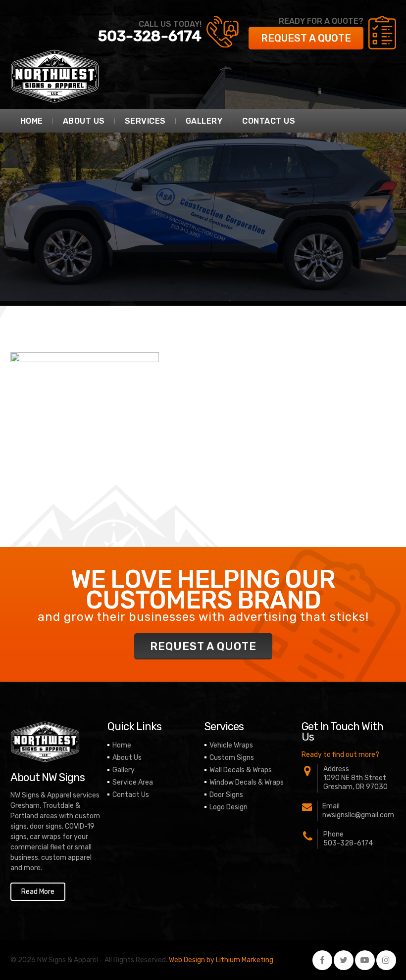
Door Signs (226, 795)
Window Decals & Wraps (246, 782)
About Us (84, 121)
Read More (37, 891)
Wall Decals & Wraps (240, 770)
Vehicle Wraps (231, 745)
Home (31, 121)
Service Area (132, 782)
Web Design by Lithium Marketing (221, 960)
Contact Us (268, 121)
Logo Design (228, 807)
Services (145, 121)
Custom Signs (231, 757)
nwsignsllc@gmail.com (358, 815)
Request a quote (306, 38)
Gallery (204, 121)
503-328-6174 (150, 36)
